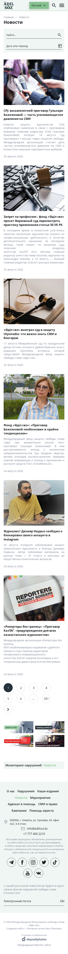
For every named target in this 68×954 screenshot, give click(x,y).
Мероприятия (40, 798)
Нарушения (25, 791)
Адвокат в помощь (22, 804)
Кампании (19, 811)
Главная (9, 17)
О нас (11, 791)
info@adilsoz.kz (37, 829)
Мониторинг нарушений (23, 765)
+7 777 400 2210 (34, 834)
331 (46, 699)
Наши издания (48, 791)
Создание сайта (15, 928)
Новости (50, 765)
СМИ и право (47, 804)
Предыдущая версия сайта (34, 945)
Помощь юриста (41, 811)
